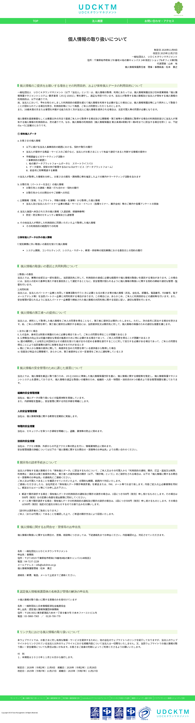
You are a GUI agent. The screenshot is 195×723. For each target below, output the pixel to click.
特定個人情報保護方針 (71, 698)
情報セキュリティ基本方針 (142, 698)
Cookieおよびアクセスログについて (95, 698)
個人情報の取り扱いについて (34, 698)
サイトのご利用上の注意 (120, 698)
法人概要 (97, 21)
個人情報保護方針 (54, 698)
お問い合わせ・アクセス (159, 21)
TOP (35, 21)
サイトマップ (15, 698)
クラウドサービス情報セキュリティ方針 (169, 698)
